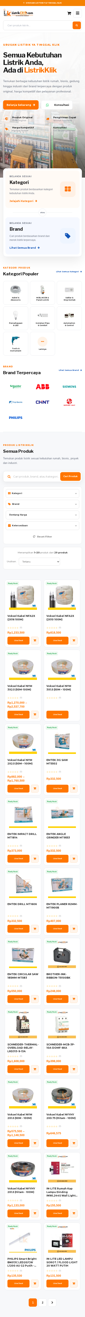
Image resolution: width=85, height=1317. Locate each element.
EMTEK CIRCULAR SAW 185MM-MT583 (22, 976)
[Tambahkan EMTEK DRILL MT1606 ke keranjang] (35, 929)
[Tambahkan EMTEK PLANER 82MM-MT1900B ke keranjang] (74, 929)
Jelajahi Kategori (21, 201)
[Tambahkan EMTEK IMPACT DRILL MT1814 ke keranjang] (35, 859)
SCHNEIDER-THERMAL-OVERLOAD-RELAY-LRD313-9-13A (23, 1048)
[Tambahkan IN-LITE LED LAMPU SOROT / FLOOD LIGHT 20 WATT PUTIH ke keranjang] (74, 1283)
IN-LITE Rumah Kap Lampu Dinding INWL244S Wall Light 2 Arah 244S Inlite (61, 1192)
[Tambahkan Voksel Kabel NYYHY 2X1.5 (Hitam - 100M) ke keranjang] (35, 1213)
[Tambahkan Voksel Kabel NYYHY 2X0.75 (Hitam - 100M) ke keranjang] (74, 1143)
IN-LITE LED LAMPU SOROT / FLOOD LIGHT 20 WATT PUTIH (62, 1262)
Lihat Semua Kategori (67, 271)
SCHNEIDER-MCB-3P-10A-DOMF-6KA (60, 1046)
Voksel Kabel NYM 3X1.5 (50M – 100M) (58, 687)
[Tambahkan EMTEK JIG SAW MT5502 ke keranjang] (74, 789)
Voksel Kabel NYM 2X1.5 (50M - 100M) (19, 1116)
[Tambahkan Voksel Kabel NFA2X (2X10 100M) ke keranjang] (74, 641)
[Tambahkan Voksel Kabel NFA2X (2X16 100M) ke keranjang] (35, 641)
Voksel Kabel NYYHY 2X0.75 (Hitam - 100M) (61, 1116)
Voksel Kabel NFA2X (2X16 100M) (21, 617)
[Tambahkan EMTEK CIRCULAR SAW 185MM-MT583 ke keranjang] (35, 999)
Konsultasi (61, 104)
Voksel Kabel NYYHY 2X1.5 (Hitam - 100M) (21, 1190)
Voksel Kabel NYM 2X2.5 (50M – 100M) (20, 761)
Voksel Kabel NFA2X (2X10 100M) (60, 617)
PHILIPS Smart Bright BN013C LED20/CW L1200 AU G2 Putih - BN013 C (22, 1262)
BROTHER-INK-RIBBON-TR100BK (58, 976)
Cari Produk (70, 476)
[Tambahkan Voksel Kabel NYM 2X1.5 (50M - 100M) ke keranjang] (35, 1143)
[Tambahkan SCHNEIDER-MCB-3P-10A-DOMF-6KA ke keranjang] (74, 1069)
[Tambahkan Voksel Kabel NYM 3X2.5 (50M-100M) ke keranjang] (35, 715)
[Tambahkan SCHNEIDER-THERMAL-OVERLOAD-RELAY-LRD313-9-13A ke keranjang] (35, 1069)
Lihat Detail (18, 640)
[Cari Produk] (77, 25)
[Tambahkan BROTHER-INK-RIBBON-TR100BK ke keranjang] (74, 999)
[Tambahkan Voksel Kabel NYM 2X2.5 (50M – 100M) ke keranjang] (35, 789)
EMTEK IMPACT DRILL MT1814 (22, 835)
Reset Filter (44, 536)
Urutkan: (11, 561)
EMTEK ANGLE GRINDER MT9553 (58, 835)
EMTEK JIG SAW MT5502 (57, 761)
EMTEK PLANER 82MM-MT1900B (62, 906)
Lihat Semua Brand (22, 247)
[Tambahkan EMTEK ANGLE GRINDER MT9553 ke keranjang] (74, 859)
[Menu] (77, 13)
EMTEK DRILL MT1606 (22, 904)
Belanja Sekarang (19, 104)
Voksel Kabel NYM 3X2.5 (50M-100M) (19, 687)
